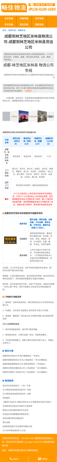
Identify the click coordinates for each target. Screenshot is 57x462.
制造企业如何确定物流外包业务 (15, 410)
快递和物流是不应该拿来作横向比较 (17, 426)
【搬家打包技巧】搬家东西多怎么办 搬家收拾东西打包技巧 (27, 402)
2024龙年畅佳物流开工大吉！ (15, 430)
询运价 (16, 459)
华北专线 (9, 24)
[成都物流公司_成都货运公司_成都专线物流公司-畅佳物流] (14, 7)
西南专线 (39, 24)
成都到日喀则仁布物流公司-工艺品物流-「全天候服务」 (25, 372)
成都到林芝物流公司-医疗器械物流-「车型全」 (22, 356)
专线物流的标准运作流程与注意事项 (17, 406)
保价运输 (6, 422)
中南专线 (24, 18)
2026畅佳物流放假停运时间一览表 (17, 390)
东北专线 (9, 18)
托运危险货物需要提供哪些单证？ (16, 414)
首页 (4, 30)
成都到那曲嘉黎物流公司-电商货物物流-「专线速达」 (25, 364)
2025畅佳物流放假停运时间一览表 (17, 394)
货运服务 (6, 398)
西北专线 (24, 24)
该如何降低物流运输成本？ (14, 418)
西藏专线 (21, 30)
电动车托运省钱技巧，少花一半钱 (16, 386)
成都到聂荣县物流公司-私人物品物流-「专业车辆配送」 (25, 360)
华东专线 (39, 18)
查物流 (44, 459)
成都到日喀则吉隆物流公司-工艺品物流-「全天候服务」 (25, 368)
